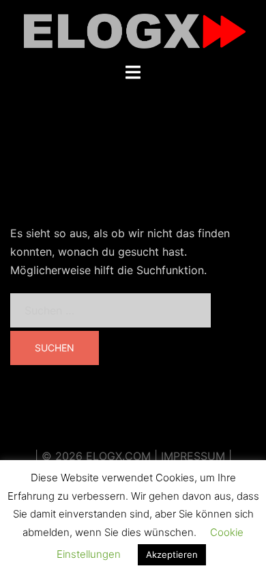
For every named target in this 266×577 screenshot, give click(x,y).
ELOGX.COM (118, 456)
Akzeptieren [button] (172, 554)
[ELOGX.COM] (133, 30)
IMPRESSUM (193, 456)
